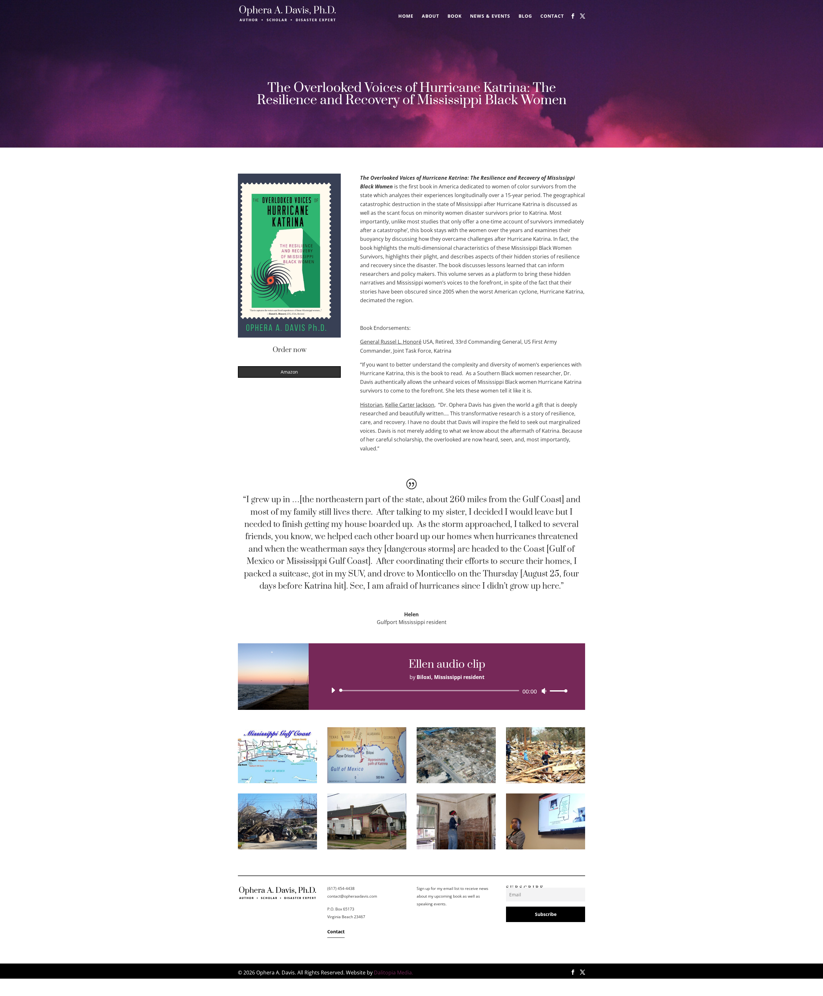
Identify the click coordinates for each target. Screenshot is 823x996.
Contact (552, 16)
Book (455, 16)
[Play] (333, 690)
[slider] (557, 691)
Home (405, 16)
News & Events (490, 16)
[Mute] (544, 691)
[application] (447, 690)
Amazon (289, 372)
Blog (525, 16)
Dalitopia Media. (393, 972)
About (430, 16)
